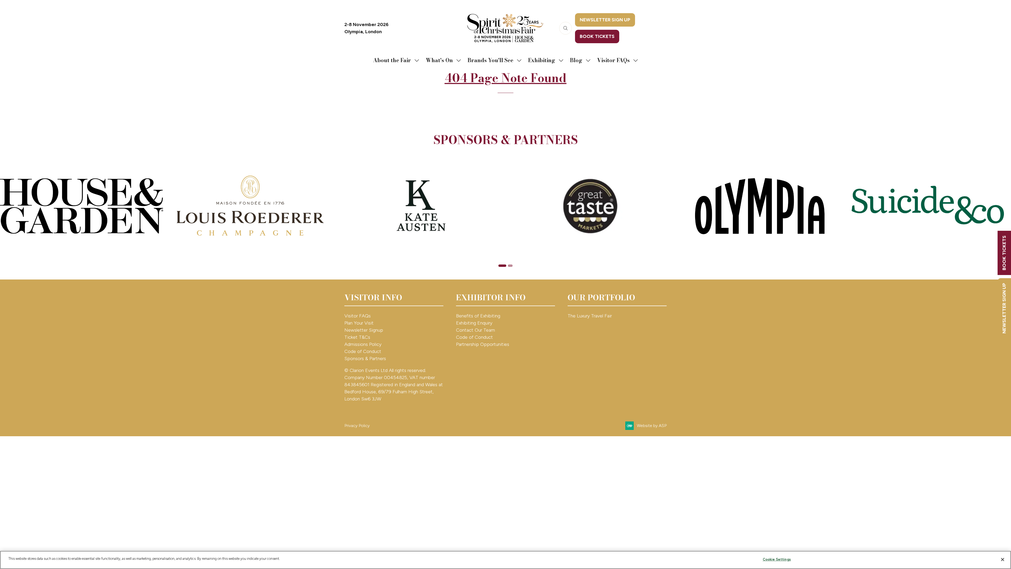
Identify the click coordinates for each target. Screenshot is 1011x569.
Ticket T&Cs (357, 337)
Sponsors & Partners (365, 358)
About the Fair (392, 60)
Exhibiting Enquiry (474, 323)
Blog (576, 60)
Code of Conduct (362, 351)
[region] (505, 560)
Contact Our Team (475, 330)
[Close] (1002, 559)
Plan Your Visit (359, 323)
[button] (565, 28)
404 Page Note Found (506, 78)
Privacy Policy (357, 425)
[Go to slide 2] (510, 265)
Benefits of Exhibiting (478, 316)
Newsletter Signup (363, 330)
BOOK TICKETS (1004, 253)
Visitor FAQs (613, 60)
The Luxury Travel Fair (590, 316)
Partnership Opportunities (483, 344)
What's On (439, 60)
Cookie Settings (777, 559)
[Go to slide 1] (502, 265)
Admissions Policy (362, 344)
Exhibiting (541, 60)
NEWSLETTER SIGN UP (1004, 308)
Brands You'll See (490, 60)
